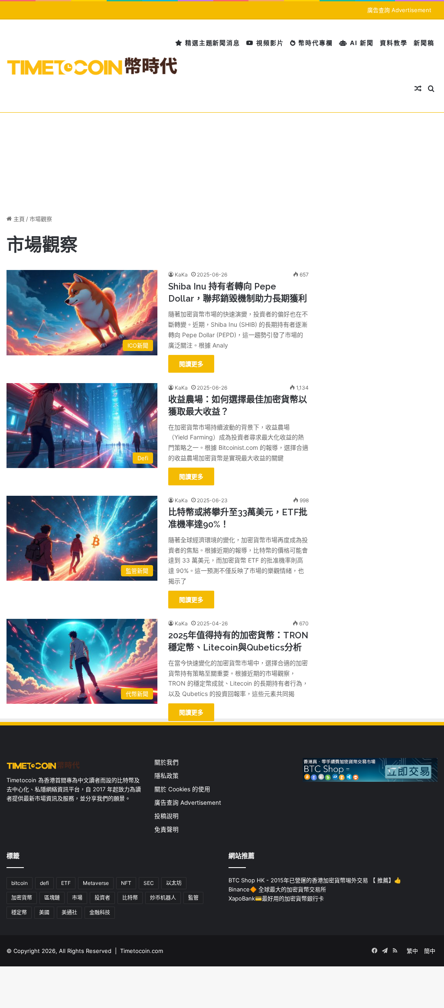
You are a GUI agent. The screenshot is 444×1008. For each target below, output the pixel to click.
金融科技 (99, 912)
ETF (66, 883)
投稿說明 (166, 816)
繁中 (412, 950)
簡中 (429, 950)
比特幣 (130, 897)
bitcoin (19, 883)
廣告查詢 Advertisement (400, 10)
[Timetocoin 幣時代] (93, 66)
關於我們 (166, 762)
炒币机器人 (163, 897)
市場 (77, 897)
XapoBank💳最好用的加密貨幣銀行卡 (276, 898)
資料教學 (394, 42)
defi (44, 883)
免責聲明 (166, 829)
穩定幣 (19, 912)
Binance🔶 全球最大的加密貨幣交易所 (277, 889)
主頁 (18, 218)
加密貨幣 (21, 897)
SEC (149, 883)
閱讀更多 (191, 363)
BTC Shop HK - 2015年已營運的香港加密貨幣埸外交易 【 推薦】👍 (315, 880)
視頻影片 (269, 42)
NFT (126, 883)
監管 (193, 897)
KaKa (181, 274)
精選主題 (198, 42)
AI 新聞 (361, 42)
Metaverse (96, 883)
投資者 (102, 897)
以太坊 (174, 883)
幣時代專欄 (314, 42)
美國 (44, 912)
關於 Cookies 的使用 (182, 789)
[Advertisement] (222, 136)
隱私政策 (166, 775)
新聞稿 (424, 42)
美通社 (69, 912)
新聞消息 (226, 42)
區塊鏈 (52, 897)
